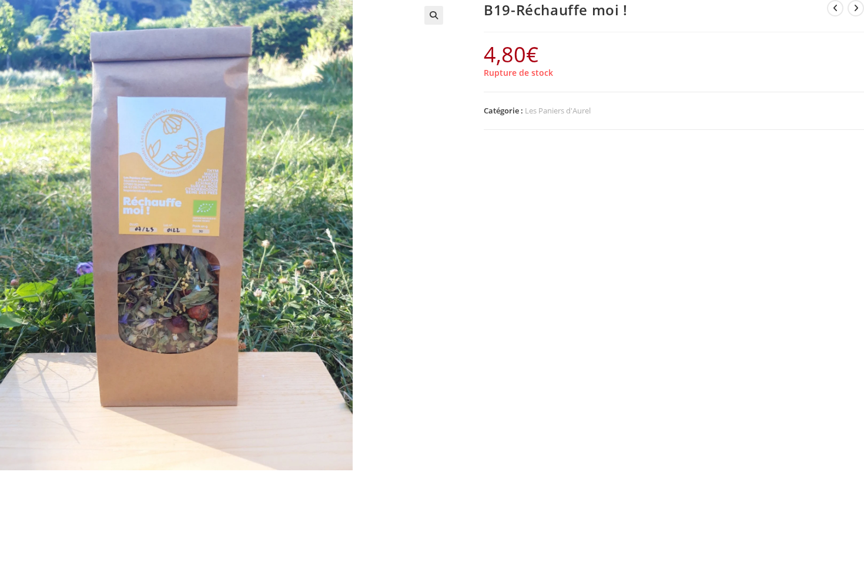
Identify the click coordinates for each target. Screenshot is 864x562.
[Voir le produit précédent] (835, 8)
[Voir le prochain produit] (856, 8)
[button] (433, 15)
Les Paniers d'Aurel (558, 110)
